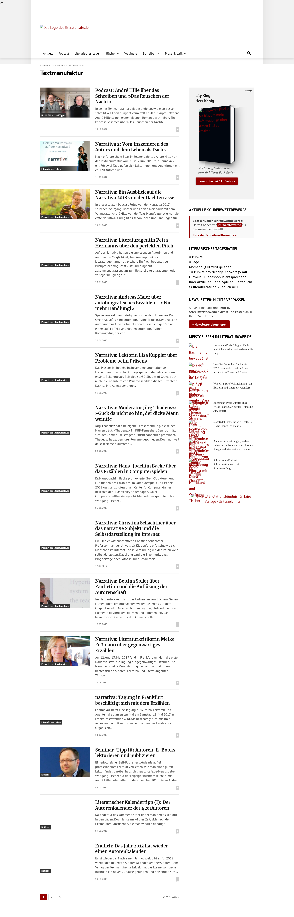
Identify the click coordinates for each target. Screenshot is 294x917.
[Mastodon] (81, 8)
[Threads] (68, 8)
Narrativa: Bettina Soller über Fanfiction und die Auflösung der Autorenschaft (131, 586)
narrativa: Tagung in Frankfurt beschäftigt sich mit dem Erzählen (132, 700)
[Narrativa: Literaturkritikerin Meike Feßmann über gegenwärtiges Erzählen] (65, 651)
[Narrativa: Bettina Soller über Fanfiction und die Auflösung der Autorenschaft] (65, 593)
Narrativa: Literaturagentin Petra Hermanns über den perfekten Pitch (134, 243)
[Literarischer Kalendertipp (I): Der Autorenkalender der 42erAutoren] (65, 814)
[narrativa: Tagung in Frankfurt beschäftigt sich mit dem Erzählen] (65, 710)
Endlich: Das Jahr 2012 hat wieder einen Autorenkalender (131, 848)
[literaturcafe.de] (69, 34)
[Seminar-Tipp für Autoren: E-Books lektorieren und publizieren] (65, 762)
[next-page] (60, 897)
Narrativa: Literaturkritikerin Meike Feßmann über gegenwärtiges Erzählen (134, 644)
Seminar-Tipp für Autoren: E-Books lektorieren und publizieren (135, 753)
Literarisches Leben (51, 168)
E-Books (45, 774)
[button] (249, 53)
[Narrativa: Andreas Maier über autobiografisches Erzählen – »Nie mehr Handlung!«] (65, 309)
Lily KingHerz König (205, 98)
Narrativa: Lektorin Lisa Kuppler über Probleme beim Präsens (136, 358)
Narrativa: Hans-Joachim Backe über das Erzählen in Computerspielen (135, 468)
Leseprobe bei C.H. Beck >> (217, 181)
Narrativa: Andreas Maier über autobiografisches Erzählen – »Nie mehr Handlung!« (133, 302)
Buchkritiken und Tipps (53, 115)
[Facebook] (43, 8)
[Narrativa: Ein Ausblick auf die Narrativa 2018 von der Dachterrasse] (65, 204)
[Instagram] (49, 8)
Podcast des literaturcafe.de (55, 216)
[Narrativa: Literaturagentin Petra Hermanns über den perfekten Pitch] (65, 252)
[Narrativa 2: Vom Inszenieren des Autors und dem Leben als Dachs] (65, 156)
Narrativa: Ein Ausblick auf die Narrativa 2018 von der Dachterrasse (134, 195)
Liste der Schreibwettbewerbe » (215, 235)
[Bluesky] (74, 8)
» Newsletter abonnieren (209, 324)
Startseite (45, 65)
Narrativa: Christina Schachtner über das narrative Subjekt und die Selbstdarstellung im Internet (135, 528)
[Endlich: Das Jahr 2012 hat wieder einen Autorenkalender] (65, 858)
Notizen (45, 827)
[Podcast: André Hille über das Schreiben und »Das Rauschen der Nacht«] (65, 103)
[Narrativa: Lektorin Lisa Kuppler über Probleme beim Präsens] (65, 367)
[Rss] (87, 8)
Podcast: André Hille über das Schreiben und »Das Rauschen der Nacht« (132, 96)
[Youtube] (55, 8)
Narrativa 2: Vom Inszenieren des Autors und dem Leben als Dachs (131, 147)
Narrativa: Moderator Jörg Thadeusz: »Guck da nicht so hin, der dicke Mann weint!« (137, 413)
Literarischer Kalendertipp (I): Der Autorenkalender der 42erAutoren (132, 805)
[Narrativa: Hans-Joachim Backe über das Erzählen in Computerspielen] (65, 478)
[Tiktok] (62, 8)
